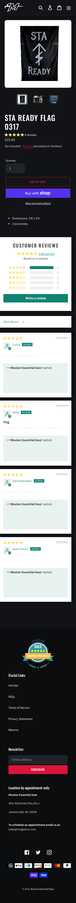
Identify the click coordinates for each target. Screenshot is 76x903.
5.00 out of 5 (46, 254)
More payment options (38, 203)
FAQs (11, 697)
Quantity (11, 160)
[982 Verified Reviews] (38, 671)
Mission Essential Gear (42, 889)
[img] (13, 338)
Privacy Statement (20, 719)
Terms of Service (19, 708)
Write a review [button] (36, 298)
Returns (13, 730)
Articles (13, 685)
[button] (14, 135)
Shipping (27, 146)
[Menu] (68, 7)
